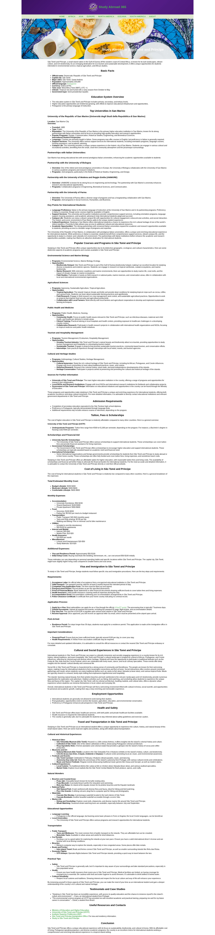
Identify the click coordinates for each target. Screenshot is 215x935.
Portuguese (71, 84)
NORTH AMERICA (106, 16)
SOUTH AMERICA (138, 16)
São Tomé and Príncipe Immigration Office (70, 916)
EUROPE (91, 16)
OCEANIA (122, 16)
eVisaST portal (120, 607)
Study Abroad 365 (112, 7)
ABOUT (152, 16)
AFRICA (71, 16)
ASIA (81, 16)
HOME (62, 16)
